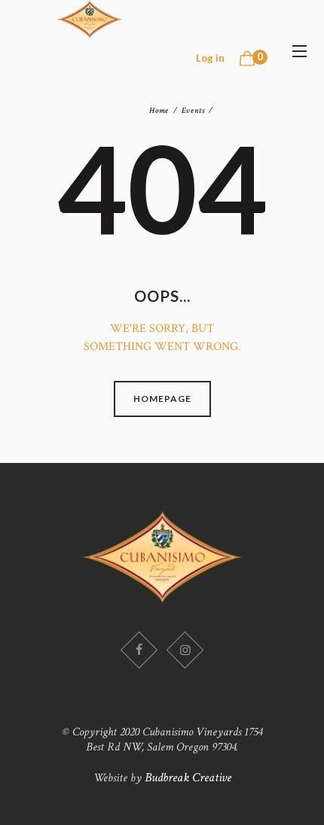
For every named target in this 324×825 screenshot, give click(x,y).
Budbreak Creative (188, 777)
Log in (210, 58)
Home (159, 110)
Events (193, 110)
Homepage (162, 398)
